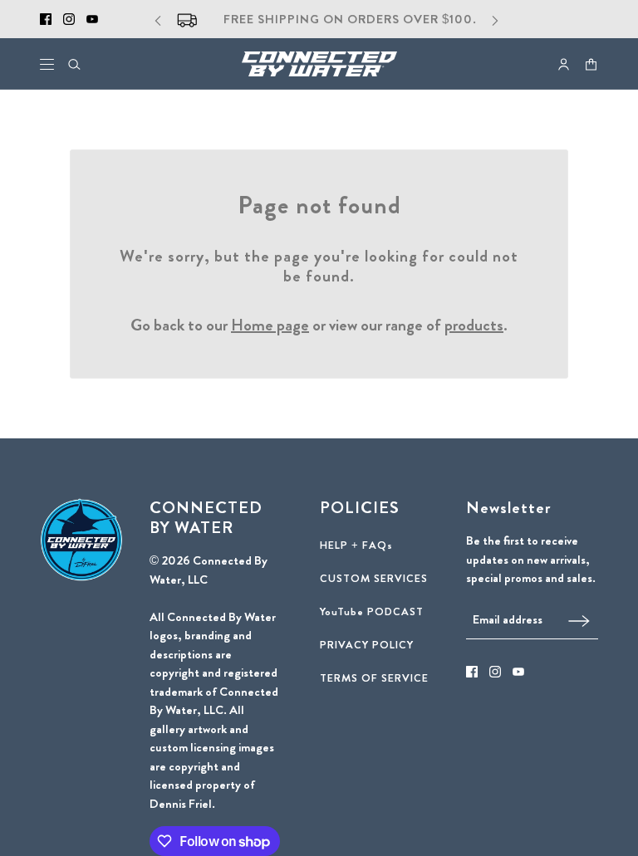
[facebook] (46, 19)
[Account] (564, 64)
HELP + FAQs (356, 545)
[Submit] (579, 620)
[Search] (74, 64)
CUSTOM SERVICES (374, 578)
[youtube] (92, 19)
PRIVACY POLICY (367, 645)
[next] (495, 19)
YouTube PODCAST (372, 611)
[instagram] (69, 19)
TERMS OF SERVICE (374, 678)
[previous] (157, 19)
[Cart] (591, 64)
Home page (270, 325)
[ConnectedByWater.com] (319, 63)
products (473, 325)
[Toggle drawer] (47, 64)
